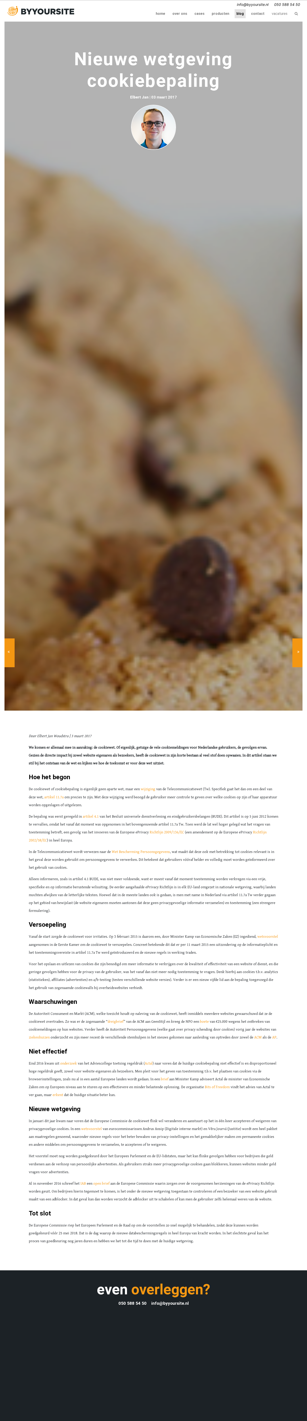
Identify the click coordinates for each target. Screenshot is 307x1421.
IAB (83, 1183)
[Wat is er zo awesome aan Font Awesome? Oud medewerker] (298, 652)
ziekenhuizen (39, 1037)
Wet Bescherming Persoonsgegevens (141, 852)
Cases (199, 13)
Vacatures (279, 13)
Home (161, 13)
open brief (101, 1183)
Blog (240, 13)
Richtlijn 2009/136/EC (167, 832)
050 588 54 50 (287, 4)
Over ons (179, 13)
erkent (58, 1095)
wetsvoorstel (267, 936)
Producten (220, 13)
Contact (258, 13)
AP (274, 1037)
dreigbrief (115, 1021)
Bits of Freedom (217, 1087)
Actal (149, 1063)
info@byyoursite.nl (253, 4)
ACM (258, 1037)
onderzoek (68, 1063)
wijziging (148, 789)
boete (204, 1021)
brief (164, 1079)
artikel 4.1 (91, 816)
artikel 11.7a (54, 797)
